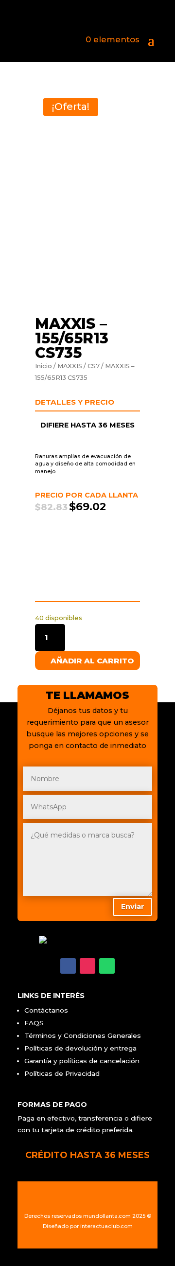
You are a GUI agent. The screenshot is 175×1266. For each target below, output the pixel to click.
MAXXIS (69, 366)
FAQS (34, 1023)
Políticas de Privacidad (62, 1073)
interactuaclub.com (106, 1226)
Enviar (132, 906)
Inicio (43, 366)
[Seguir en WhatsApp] (107, 966)
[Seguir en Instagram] (87, 966)
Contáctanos (46, 1010)
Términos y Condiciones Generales (82, 1035)
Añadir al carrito (92, 660)
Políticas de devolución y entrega (80, 1048)
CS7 (94, 366)
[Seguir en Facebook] (68, 966)
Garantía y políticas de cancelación (82, 1061)
